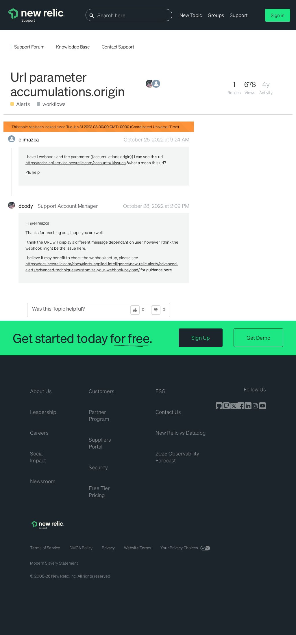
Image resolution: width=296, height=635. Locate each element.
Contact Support (118, 47)
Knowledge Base (73, 47)
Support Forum (29, 47)
